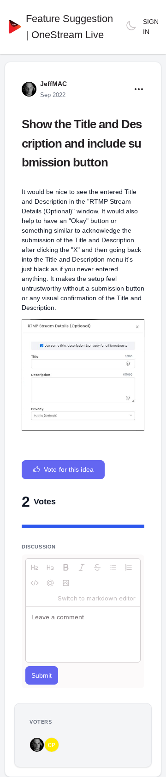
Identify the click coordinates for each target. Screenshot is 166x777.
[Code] (35, 583)
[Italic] (82, 567)
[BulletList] (113, 567)
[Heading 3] (50, 567)
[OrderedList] (129, 567)
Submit (41, 675)
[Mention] (50, 583)
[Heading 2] (35, 567)
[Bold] (66, 567)
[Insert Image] (66, 583)
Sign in (151, 26)
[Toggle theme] (131, 27)
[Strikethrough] (97, 567)
